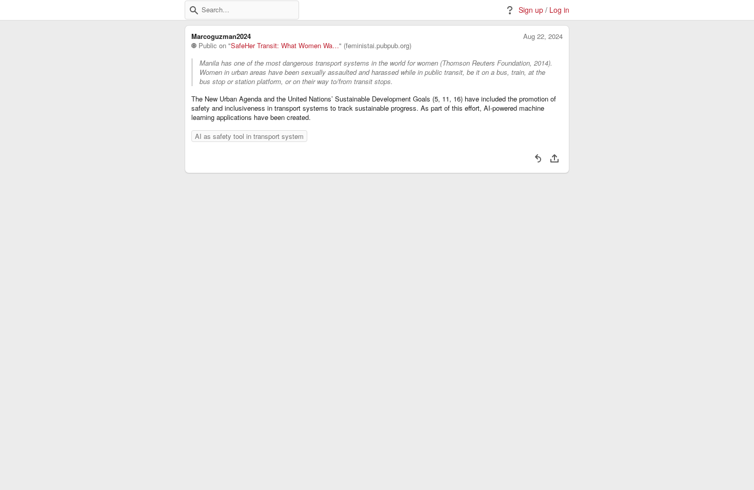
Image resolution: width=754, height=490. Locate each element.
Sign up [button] (531, 10)
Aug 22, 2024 (543, 36)
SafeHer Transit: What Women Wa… (285, 45)
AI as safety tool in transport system (249, 136)
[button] (194, 10)
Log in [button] (559, 10)
